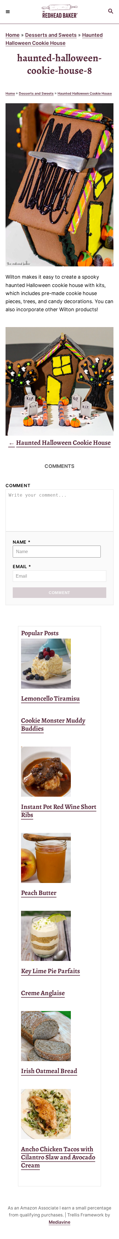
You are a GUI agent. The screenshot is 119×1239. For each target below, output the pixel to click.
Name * (22, 542)
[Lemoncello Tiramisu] (59, 664)
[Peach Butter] (59, 858)
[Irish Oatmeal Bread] (59, 1036)
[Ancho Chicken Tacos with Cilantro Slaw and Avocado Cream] (59, 1114)
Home (13, 35)
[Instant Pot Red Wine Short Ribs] (59, 772)
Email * (22, 566)
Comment (18, 485)
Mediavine (59, 1222)
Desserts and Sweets (51, 35)
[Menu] (8, 12)
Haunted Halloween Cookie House (85, 93)
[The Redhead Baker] (59, 12)
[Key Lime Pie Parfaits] (59, 936)
